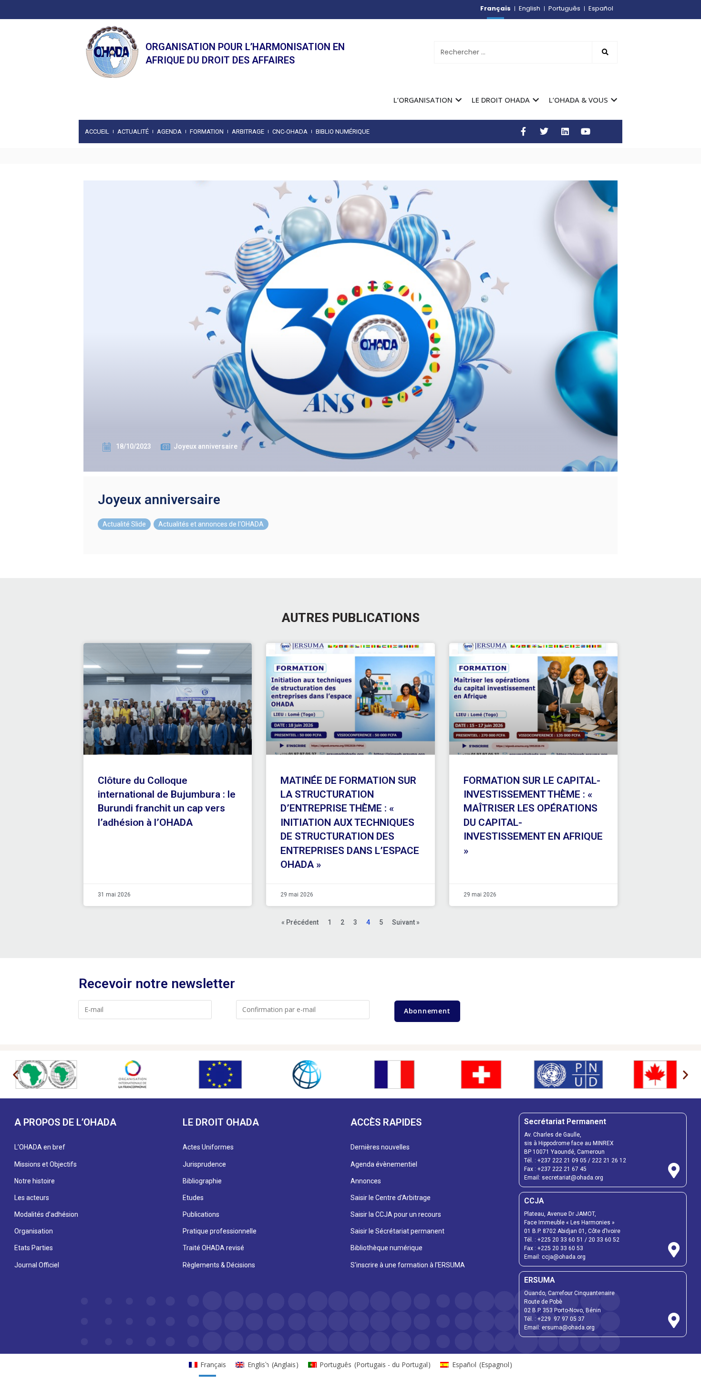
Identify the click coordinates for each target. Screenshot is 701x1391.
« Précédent (300, 922)
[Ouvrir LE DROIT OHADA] (535, 100)
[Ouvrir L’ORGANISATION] (458, 100)
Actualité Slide (124, 524)
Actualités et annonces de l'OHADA (211, 524)
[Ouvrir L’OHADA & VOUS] (614, 100)
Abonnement (427, 1010)
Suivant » (406, 922)
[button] (15, 1075)
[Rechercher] (605, 52)
